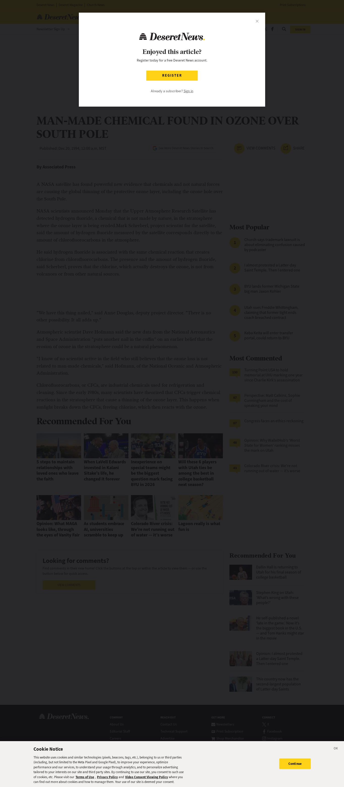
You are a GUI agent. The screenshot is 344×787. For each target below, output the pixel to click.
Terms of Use (85, 777)
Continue (295, 764)
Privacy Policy (107, 777)
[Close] (335, 749)
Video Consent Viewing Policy (146, 777)
